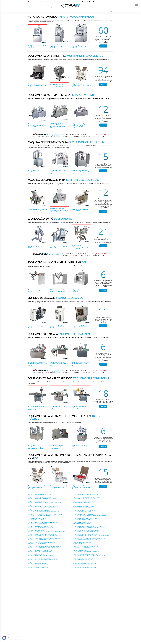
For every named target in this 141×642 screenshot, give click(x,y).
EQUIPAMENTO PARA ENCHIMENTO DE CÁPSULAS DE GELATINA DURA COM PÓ (43, 495)
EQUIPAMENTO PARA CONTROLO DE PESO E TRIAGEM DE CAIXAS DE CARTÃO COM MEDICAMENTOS (47, 531)
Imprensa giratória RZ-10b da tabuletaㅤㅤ (37, 46)
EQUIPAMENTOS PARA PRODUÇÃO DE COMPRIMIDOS (39, 510)
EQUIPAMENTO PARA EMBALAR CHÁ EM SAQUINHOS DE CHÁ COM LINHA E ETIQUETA (44, 538)
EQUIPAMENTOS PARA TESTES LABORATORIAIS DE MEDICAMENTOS (41, 552)
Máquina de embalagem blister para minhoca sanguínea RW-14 (79, 125)
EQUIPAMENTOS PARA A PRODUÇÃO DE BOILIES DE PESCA (39, 564)
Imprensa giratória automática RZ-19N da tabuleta (57, 46)
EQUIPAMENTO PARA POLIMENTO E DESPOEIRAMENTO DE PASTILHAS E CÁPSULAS (44, 511)
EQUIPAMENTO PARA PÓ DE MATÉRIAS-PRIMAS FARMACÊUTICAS (40, 551)
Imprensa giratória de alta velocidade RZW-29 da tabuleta (80, 46)
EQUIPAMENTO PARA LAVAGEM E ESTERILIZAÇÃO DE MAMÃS (40, 497)
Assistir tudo (103, 46)
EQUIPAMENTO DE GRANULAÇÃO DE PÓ (36, 519)
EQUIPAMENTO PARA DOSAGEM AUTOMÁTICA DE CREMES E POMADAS (42, 555)
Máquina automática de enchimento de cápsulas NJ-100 (59, 172)
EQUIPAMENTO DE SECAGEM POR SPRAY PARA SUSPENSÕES (40, 513)
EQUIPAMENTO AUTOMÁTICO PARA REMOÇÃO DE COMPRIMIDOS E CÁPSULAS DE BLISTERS (45, 514)
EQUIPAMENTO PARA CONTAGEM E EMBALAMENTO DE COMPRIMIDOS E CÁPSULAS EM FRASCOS (46, 503)
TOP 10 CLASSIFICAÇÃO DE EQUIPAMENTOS (64, 8)
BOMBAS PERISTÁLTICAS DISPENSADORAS (36, 554)
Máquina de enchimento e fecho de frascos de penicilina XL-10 (37, 363)
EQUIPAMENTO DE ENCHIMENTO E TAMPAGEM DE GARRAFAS (40, 494)
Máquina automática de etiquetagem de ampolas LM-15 (81, 408)
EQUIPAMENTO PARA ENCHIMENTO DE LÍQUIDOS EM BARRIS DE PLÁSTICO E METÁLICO (45, 546)
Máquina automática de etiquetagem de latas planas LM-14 (59, 408)
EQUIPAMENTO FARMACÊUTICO (35, 12)
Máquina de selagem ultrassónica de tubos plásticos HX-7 (57, 447)
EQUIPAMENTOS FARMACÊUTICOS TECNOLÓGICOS (54, 12)
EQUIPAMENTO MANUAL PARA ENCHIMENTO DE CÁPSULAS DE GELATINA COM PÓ (44, 566)
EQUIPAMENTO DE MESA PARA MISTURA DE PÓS (37, 560)
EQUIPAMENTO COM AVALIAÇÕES (46, 8)
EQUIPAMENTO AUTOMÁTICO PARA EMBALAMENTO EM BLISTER (40, 539)
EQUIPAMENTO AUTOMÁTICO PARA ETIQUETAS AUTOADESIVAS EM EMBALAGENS (43, 547)
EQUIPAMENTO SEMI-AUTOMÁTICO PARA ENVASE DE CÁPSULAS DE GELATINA (43, 559)
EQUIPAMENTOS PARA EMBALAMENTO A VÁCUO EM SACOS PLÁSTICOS (41, 548)
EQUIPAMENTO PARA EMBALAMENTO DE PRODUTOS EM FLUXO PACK (41, 526)
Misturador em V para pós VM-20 (36, 290)
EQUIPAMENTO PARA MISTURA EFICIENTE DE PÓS (38, 523)
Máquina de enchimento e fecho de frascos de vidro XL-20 (59, 363)
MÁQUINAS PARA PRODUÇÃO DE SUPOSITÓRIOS (38, 501)
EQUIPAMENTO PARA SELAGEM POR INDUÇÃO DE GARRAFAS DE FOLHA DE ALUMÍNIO (44, 544)
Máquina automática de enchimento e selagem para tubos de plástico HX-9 (37, 447)
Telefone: (76, 1)
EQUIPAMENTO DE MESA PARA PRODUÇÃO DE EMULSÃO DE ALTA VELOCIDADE (43, 558)
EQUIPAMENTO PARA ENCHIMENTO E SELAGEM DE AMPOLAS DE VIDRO (42, 507)
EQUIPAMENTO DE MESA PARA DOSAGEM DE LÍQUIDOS (39, 567)
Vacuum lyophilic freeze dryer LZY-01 (81, 326)
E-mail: (64, 1)
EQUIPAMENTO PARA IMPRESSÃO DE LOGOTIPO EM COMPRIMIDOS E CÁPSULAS (43, 506)
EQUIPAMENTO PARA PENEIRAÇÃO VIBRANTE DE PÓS (38, 563)
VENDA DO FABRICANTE (96, 8)
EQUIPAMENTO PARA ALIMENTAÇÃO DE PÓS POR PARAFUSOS (40, 525)
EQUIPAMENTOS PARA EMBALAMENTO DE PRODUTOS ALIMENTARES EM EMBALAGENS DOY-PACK (46, 529)
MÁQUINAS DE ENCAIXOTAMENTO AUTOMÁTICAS (38, 543)
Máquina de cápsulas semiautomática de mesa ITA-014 (81, 85)
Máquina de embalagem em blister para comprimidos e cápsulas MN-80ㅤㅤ (37, 125)
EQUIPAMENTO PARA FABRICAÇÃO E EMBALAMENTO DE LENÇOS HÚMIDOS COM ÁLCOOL (45, 535)
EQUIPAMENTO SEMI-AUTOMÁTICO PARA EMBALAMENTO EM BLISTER (41, 550)
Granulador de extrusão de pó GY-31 (58, 247)
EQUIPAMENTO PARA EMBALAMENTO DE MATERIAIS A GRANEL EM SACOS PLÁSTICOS (44, 533)
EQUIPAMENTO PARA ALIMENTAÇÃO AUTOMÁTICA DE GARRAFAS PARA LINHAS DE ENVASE (45, 522)
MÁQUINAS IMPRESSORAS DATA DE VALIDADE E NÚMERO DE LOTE (41, 562)
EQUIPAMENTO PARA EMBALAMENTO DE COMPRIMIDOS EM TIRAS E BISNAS (42, 536)
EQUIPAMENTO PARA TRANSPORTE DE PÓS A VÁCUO (38, 521)
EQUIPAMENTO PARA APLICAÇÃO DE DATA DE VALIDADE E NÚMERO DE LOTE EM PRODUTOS (46, 540)
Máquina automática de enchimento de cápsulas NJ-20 (37, 172)
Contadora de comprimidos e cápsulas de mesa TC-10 (37, 210)
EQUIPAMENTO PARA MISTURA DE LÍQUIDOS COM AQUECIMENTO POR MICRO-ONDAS (45, 556)
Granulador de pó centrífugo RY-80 (37, 247)
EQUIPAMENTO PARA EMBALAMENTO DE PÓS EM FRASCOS (39, 515)
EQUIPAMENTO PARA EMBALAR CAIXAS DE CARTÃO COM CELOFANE (41, 527)
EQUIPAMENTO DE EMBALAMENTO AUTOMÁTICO (77, 12)
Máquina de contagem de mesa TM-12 (80, 210)
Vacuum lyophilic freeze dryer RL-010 (37, 326)
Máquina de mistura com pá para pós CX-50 (81, 290)
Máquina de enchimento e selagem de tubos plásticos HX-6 (80, 447)
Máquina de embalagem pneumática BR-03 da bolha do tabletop (37, 85)
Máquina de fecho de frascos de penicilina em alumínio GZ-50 (81, 363)
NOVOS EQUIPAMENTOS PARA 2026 (82, 8)
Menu (136, 4)
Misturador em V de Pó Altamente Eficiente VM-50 (58, 290)
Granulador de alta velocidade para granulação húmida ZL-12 (80, 247)
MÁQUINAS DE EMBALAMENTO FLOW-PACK (36, 530)
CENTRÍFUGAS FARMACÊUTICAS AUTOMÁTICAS (37, 518)
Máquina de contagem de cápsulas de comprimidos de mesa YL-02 (59, 210)
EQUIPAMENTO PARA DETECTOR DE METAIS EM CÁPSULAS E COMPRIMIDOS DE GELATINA (45, 534)
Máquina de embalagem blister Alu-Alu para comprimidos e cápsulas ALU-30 (59, 125)
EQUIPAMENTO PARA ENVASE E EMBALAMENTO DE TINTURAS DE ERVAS (42, 542)
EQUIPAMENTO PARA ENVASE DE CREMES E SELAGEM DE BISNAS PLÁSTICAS (42, 498)
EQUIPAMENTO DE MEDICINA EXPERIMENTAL (98, 12)
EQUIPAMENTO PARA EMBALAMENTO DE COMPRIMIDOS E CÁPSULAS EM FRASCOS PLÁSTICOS (46, 502)
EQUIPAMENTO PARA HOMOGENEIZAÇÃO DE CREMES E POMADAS (41, 517)
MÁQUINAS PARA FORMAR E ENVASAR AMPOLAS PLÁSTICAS (39, 505)
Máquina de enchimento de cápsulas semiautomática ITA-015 (58, 487)
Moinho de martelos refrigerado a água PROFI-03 (59, 85)
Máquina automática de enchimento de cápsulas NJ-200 (81, 172)
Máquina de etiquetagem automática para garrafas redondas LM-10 (36, 408)
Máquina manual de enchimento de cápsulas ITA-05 (81, 487)
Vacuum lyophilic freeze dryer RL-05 (59, 326)
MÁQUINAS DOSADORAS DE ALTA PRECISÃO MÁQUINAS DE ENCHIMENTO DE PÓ (43, 509)
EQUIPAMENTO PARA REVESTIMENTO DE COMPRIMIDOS (39, 499)
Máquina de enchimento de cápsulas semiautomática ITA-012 (36, 487)
